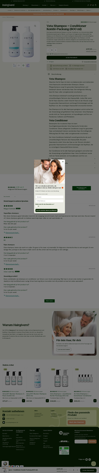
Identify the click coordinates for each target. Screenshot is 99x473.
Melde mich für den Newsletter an (44, 204)
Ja (38, 206)
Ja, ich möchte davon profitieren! (46, 210)
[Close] (63, 162)
